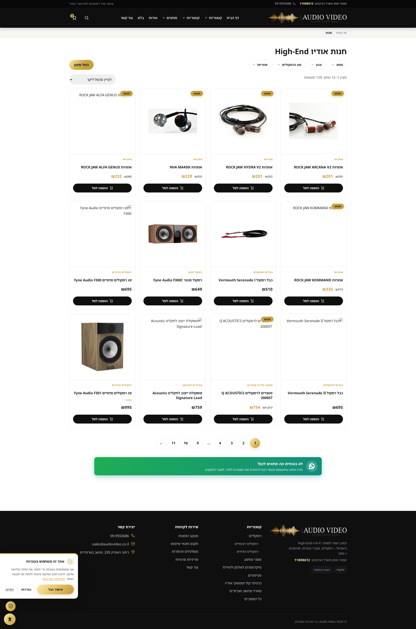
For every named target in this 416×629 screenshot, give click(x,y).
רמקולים (255, 535)
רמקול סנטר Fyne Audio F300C (177, 280)
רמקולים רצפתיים (246, 543)
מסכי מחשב (253, 559)
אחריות (262, 65)
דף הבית (233, 17)
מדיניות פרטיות (187, 559)
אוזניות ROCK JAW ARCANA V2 (318, 167)
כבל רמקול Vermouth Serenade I (246, 280)
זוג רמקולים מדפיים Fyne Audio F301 (103, 393)
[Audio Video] (307, 17)
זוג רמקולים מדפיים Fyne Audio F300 (103, 280)
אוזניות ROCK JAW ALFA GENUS (106, 167)
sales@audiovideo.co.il (110, 544)
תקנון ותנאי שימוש (184, 543)
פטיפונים (255, 575)
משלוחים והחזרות (185, 551)
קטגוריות (215, 17)
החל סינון (81, 64)
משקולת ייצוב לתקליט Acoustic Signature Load (177, 395)
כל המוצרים (253, 598)
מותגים (172, 17)
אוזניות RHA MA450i (186, 167)
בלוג (141, 17)
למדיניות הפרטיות (54, 579)
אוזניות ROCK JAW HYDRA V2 (249, 167)
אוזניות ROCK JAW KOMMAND (318, 280)
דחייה (10, 589)
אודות (153, 17)
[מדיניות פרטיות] (11, 606)
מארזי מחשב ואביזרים (245, 590)
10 (186, 443)
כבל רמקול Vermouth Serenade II (315, 393)
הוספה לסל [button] (311, 188)
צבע (319, 65)
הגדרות (26, 589)
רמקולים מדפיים (247, 551)
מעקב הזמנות (188, 535)
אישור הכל (55, 589)
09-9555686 (283, 3)
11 (174, 443)
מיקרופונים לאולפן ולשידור (242, 567)
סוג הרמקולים (291, 65)
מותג (339, 65)
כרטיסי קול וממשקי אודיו (243, 583)
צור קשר (127, 17)
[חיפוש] (86, 18)
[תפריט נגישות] (10, 619)
